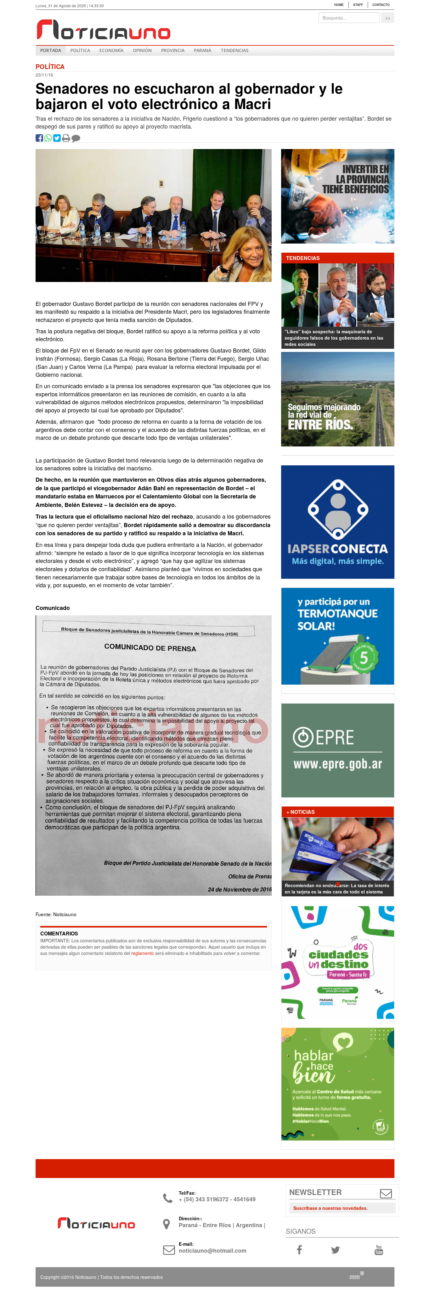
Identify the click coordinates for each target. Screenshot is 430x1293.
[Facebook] (39, 139)
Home (339, 5)
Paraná (202, 50)
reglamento (142, 953)
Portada (50, 50)
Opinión (142, 50)
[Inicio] (103, 27)
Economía (111, 50)
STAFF (358, 5)
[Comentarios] (75, 139)
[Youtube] (378, 1249)
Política (80, 50)
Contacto (381, 5)
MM (356, 1275)
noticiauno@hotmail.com (212, 1250)
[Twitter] (57, 139)
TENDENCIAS (234, 50)
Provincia (172, 50)
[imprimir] (66, 139)
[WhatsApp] (48, 139)
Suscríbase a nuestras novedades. (330, 1208)
